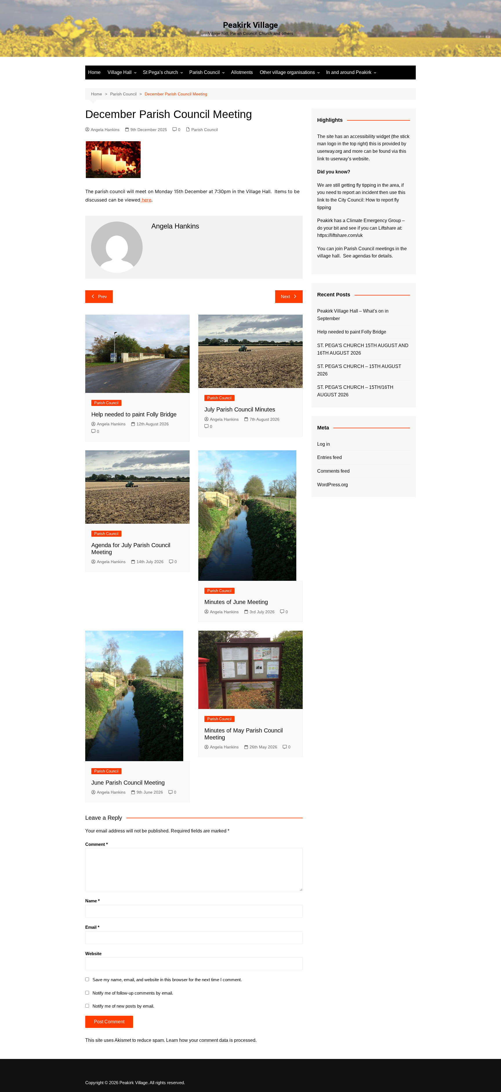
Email (92, 927)
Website (93, 953)
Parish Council (204, 72)
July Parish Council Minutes (239, 409)
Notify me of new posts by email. (123, 1006)
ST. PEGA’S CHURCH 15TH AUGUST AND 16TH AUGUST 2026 (363, 349)
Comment (96, 844)
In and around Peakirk (348, 72)
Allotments (242, 72)
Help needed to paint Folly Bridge (134, 414)
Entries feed (329, 457)
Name (92, 900)
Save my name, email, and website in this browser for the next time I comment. (167, 979)
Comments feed (333, 471)
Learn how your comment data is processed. (211, 1040)
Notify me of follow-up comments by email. (132, 993)
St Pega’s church (160, 72)
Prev (102, 296)
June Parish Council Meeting (128, 782)
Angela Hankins (105, 129)
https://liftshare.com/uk (340, 235)
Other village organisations (287, 72)
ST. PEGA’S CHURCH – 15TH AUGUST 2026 (359, 370)
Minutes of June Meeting (236, 602)
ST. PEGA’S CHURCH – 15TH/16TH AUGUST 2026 (355, 391)
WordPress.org (332, 484)
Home (94, 72)
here (145, 200)
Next (285, 296)
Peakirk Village (250, 25)
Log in (323, 444)
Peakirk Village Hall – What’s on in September (353, 315)
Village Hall (120, 72)
